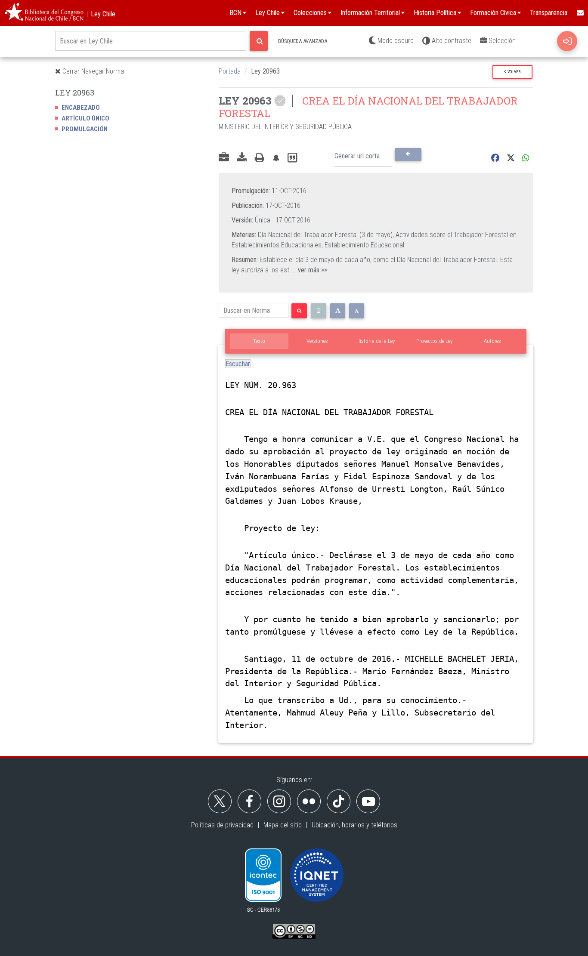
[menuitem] (580, 13)
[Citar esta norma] (292, 158)
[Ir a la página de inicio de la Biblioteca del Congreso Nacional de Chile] (44, 13)
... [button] (309, 270)
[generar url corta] (408, 154)
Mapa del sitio (282, 825)
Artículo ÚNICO (85, 118)
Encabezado (81, 107)
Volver (513, 71)
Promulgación (85, 129)
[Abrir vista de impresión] (259, 158)
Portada (230, 71)
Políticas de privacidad (222, 825)
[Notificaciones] (275, 158)
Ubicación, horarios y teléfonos (354, 825)
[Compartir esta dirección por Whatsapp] (525, 158)
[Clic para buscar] (259, 41)
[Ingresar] (567, 41)
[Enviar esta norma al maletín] (224, 158)
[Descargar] (242, 158)
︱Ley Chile (99, 14)
